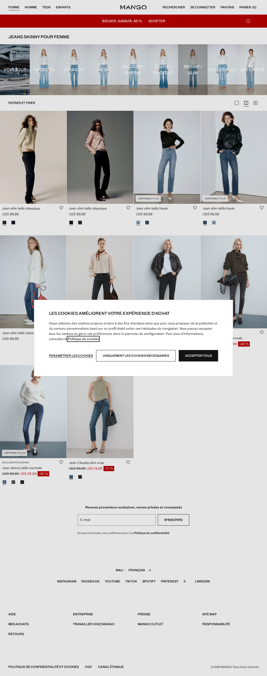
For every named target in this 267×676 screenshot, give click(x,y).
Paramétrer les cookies (71, 356)
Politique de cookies (83, 339)
